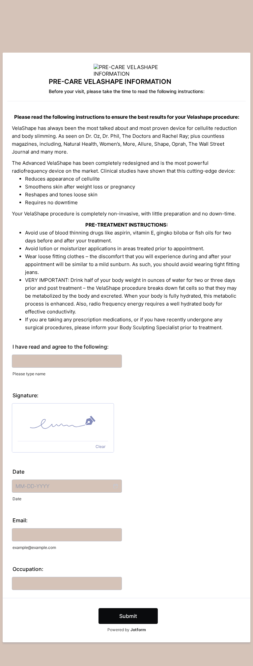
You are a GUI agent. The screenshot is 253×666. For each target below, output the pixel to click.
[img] (63, 422)
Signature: (26, 395)
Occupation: (28, 569)
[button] (115, 486)
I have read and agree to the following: (61, 346)
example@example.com (34, 547)
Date (17, 498)
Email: (20, 520)
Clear (100, 446)
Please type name (29, 373)
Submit (128, 616)
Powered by (126, 629)
